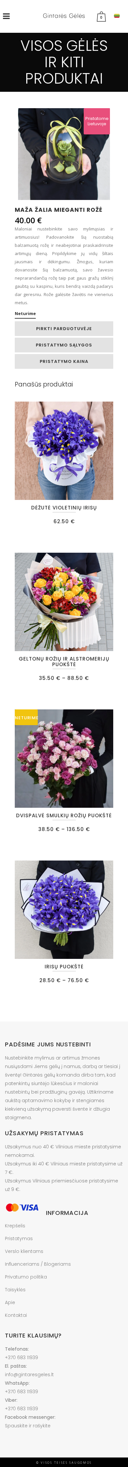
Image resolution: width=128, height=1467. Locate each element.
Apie (10, 1302)
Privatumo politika (26, 1277)
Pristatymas (19, 1238)
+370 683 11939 (21, 1357)
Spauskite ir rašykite (28, 1425)
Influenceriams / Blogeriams (38, 1264)
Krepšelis (15, 1225)
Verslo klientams (24, 1251)
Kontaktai (16, 1315)
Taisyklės (15, 1289)
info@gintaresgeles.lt (29, 1374)
